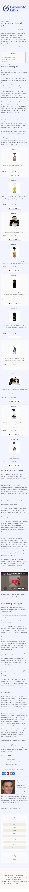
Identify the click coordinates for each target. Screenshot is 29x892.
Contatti (14, 859)
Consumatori (14, 830)
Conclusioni (5, 61)
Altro (14, 821)
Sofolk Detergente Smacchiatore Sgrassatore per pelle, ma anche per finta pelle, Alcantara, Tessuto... (14, 425)
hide (15, 53)
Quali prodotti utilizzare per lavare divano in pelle (13, 55)
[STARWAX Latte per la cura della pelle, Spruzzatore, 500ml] (14, 452)
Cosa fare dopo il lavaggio (8, 59)
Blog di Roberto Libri (14, 8)
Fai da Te (14, 836)
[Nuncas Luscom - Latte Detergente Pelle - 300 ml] (14, 162)
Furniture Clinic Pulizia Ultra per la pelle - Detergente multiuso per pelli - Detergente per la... (14, 294)
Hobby (14, 839)
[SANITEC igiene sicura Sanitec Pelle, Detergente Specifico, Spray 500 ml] (14, 355)
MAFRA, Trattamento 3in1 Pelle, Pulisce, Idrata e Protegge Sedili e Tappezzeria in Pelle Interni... (14, 199)
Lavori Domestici (5, 21)
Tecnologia (14, 847)
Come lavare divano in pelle (8, 57)
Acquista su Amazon (15, 175)
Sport (14, 844)
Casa (14, 827)
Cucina (14, 833)
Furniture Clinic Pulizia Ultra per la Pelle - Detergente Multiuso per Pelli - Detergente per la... (14, 327)
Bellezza (15, 824)
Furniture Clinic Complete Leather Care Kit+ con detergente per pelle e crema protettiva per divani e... (14, 392)
